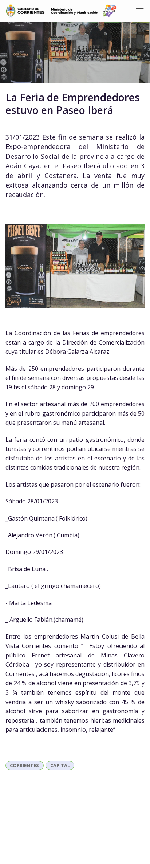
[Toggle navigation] (140, 11)
